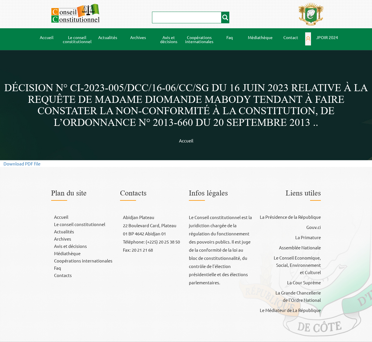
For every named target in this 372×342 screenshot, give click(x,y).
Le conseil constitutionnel (76, 39)
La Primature (308, 237)
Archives (138, 37)
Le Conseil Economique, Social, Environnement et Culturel (297, 265)
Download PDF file (21, 163)
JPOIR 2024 (327, 37)
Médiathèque (258, 37)
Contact (290, 37)
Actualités (107, 37)
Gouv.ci (313, 227)
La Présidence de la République (290, 217)
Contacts (63, 275)
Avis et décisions (168, 39)
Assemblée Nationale (300, 247)
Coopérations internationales (199, 39)
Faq (229, 37)
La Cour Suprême (304, 282)
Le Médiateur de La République (290, 310)
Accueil (46, 37)
